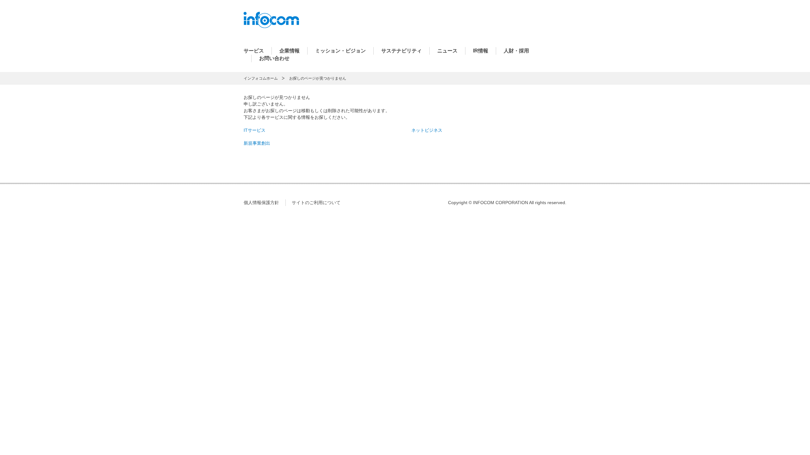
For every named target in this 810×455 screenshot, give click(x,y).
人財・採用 (516, 50)
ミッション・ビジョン (340, 50)
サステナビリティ (401, 50)
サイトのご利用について (316, 202)
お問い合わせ (274, 58)
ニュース (447, 50)
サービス (254, 50)
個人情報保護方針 (261, 202)
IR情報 (480, 50)
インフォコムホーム (261, 78)
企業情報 (289, 50)
